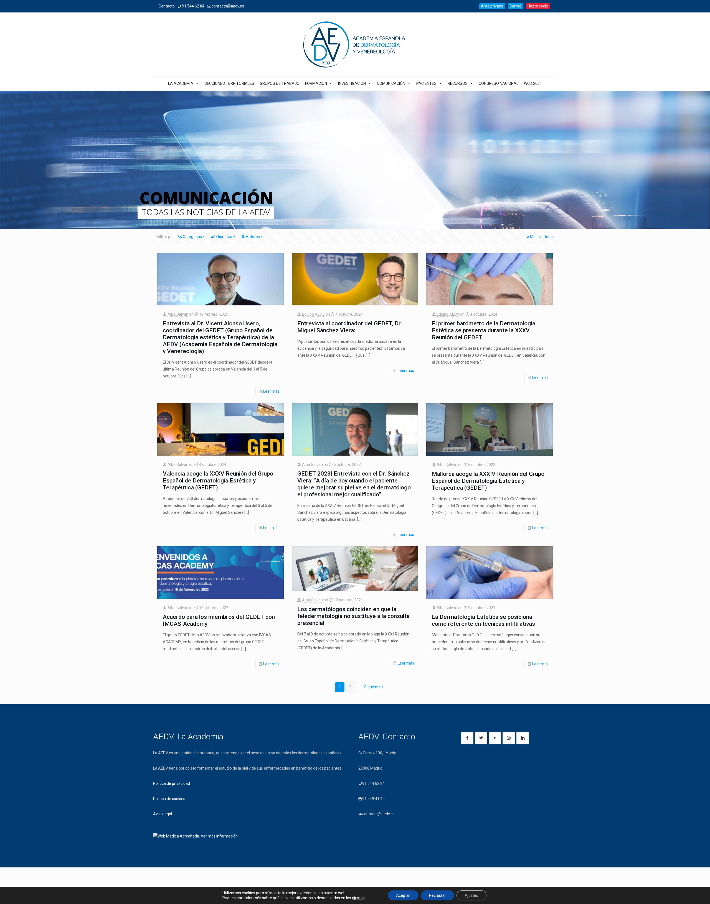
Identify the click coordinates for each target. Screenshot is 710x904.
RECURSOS (458, 83)
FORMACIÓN (316, 83)
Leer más (271, 391)
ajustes (358, 898)
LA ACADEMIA (180, 83)
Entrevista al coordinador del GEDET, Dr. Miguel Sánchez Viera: (349, 327)
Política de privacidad (171, 783)
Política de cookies (169, 798)
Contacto (167, 6)
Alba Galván (178, 314)
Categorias (192, 236)
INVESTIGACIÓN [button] (352, 83)
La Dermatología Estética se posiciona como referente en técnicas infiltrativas (483, 620)
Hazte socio (538, 6)
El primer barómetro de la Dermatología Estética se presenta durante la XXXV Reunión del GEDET (483, 330)
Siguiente (372, 687)
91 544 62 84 (193, 6)
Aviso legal (162, 814)
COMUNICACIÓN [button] (391, 83)
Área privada (492, 6)
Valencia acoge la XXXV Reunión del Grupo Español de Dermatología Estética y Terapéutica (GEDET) (218, 480)
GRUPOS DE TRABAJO (280, 83)
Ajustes (471, 895)
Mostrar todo (541, 236)
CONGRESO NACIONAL (498, 83)
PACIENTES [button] (426, 83)
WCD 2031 (533, 83)
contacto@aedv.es (228, 6)
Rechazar (437, 895)
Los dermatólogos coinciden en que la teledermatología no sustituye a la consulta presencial (353, 616)
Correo (515, 6)
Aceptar (403, 895)
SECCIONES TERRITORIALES (229, 83)
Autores (253, 236)
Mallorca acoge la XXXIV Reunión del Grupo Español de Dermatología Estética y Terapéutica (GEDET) (488, 481)
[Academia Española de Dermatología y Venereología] (355, 44)
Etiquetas (223, 236)
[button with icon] (467, 738)
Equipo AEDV (313, 314)
